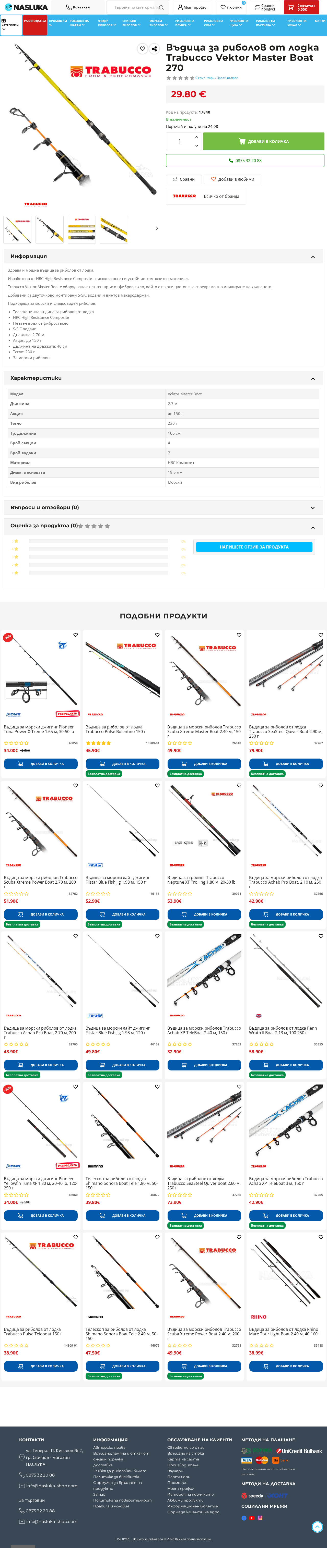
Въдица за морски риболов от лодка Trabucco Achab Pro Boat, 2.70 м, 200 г (40, 1033)
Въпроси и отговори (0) (44, 507)
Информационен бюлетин (192, 1506)
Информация (28, 256)
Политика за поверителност (122, 1500)
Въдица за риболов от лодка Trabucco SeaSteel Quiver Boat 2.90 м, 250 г (285, 732)
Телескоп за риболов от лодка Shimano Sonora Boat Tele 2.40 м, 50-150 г (122, 1334)
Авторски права (109, 1447)
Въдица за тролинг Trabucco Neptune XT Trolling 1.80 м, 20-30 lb (201, 880)
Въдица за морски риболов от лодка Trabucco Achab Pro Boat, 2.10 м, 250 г (285, 882)
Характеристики (36, 378)
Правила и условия (111, 1506)
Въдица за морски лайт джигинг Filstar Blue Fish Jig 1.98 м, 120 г (118, 1030)
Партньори (178, 1476)
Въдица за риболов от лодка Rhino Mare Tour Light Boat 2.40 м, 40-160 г (284, 1332)
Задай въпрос (227, 78)
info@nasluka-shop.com (51, 1485)
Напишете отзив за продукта (254, 547)
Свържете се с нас (185, 1447)
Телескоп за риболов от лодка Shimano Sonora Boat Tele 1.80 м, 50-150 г (122, 1183)
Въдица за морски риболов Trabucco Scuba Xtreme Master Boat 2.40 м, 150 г (204, 732)
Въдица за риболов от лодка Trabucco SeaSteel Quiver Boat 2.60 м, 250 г (204, 1183)
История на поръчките (190, 1494)
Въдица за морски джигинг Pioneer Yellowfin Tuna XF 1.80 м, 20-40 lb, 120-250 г (40, 1183)
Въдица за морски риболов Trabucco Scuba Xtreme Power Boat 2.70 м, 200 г (41, 882)
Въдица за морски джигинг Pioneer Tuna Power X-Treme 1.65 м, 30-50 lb (39, 729)
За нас (99, 1494)
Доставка (103, 1465)
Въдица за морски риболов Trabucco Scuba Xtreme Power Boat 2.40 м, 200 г (204, 1334)
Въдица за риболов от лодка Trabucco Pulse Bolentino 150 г (116, 729)
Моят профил (180, 1488)
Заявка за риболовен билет (119, 1471)
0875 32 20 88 (40, 1475)
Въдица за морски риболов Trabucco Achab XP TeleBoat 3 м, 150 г (286, 1181)
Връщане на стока (185, 1453)
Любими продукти (185, 1500)
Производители (183, 1465)
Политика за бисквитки (117, 1476)
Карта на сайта (183, 1459)
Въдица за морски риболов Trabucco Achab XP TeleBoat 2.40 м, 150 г (204, 1030)
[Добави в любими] (142, 49)
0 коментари (205, 78)
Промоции (177, 1482)
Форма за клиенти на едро (193, 1512)
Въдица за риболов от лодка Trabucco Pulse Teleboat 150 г (33, 1332)
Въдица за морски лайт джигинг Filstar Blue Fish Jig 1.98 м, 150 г (118, 880)
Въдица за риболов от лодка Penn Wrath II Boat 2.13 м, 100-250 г (283, 1030)
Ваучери (175, 1471)
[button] (7, 228)
